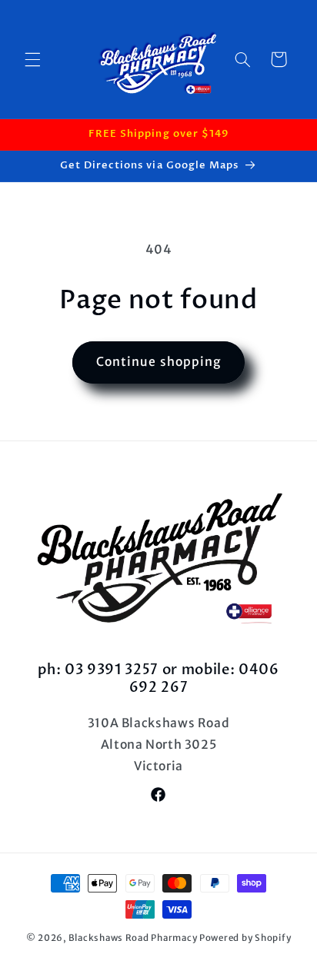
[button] (32, 59)
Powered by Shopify (245, 937)
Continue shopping (158, 361)
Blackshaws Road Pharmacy (133, 937)
